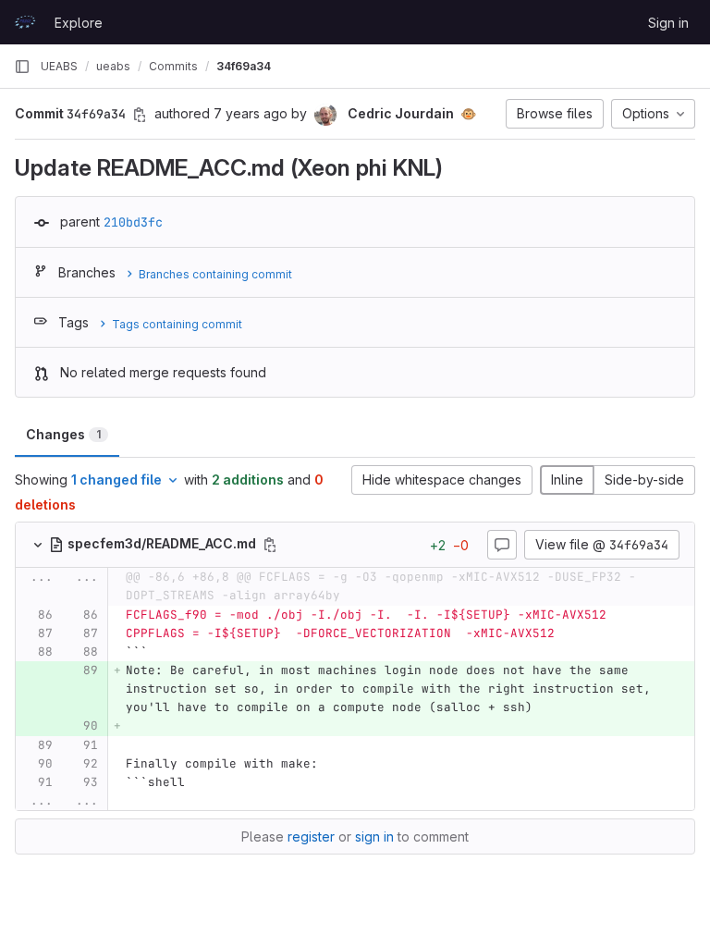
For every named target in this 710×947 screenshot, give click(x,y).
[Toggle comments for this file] (502, 545)
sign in (374, 836)
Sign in (668, 23)
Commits (173, 66)
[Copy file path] (270, 545)
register (311, 836)
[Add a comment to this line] (16, 615)
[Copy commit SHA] (140, 115)
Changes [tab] (63, 434)
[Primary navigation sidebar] (22, 66)
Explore (79, 23)
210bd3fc (133, 222)
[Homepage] (25, 22)
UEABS (59, 66)
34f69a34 (243, 66)
